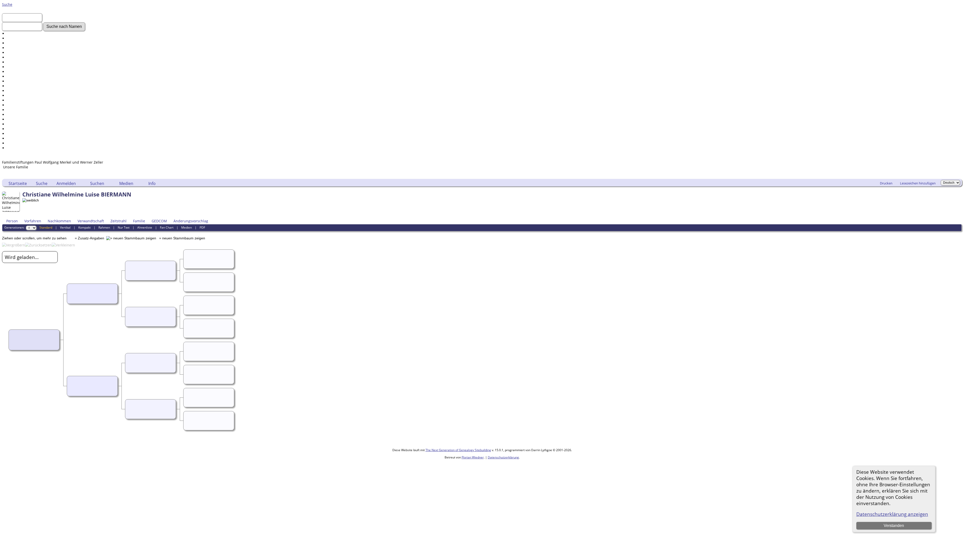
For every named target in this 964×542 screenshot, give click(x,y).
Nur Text (124, 227)
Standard (45, 227)
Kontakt (13, 148)
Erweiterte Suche (21, 33)
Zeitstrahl (118, 221)
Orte (10, 100)
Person (12, 221)
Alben (12, 86)
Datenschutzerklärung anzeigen (892, 514)
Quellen (13, 124)
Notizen (13, 105)
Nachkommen (59, 221)
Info (152, 183)
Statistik (13, 133)
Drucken (886, 183)
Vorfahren (32, 221)
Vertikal (65, 227)
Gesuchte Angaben (23, 52)
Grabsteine (16, 76)
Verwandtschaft (91, 221)
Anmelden (15, 43)
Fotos (11, 57)
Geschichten (17, 71)
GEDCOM (159, 221)
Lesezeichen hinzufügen (918, 183)
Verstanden (894, 525)
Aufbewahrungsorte (23, 128)
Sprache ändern (20, 138)
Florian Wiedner (473, 457)
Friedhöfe (15, 95)
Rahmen (104, 227)
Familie (139, 221)
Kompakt (84, 227)
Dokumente (16, 66)
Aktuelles (14, 47)
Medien (126, 183)
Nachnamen (17, 38)
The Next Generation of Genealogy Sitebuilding (458, 450)
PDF (202, 227)
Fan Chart (166, 227)
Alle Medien (17, 90)
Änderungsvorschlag (190, 221)
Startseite (18, 183)
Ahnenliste (144, 227)
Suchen (97, 183)
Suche (7, 4)
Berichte (14, 119)
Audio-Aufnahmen (22, 81)
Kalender (14, 114)
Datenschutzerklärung (503, 457)
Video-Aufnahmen (22, 62)
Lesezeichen (17, 143)
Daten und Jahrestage (25, 109)
